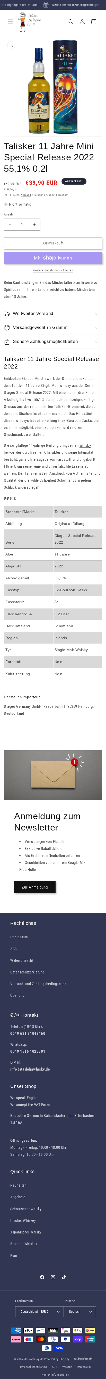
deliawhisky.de (33, 1359)
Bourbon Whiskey (23, 1244)
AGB (13, 949)
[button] (10, 21)
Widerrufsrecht (21, 960)
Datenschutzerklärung (27, 972)
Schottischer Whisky (25, 1209)
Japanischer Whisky (25, 1232)
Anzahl (8, 214)
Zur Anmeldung (35, 887)
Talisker (18, 385)
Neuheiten (18, 1185)
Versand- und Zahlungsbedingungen (38, 984)
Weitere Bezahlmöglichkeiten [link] (53, 270)
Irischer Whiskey (23, 1220)
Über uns (17, 995)
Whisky (85, 445)
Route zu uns (20, 1129)
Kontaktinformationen (55, 1374)
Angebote (17, 1197)
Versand (26, 194)
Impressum (19, 937)
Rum (13, 1255)
